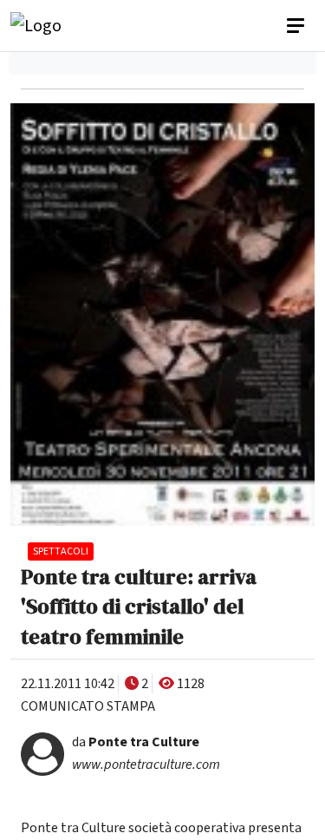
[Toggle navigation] (297, 26)
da (135, 741)
